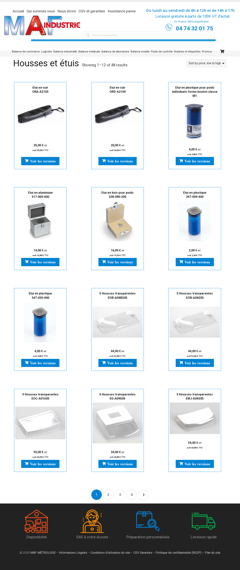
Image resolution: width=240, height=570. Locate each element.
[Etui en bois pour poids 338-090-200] (117, 221)
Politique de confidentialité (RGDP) (178, 552)
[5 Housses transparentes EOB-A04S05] (195, 322)
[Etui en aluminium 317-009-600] (40, 221)
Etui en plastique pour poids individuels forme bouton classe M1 (195, 92)
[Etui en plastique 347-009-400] (195, 221)
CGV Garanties (143, 552)
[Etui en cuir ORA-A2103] (40, 116)
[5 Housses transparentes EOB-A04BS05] (117, 322)
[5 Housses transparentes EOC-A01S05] (40, 423)
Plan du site (212, 552)
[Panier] (222, 51)
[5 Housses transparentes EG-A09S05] (117, 423)
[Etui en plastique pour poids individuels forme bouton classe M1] (195, 120)
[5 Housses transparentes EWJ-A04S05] (195, 418)
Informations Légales (73, 552)
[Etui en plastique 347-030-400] (40, 322)
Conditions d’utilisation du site (110, 552)
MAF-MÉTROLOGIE (43, 552)
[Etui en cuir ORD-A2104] (117, 116)
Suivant (143, 494)
